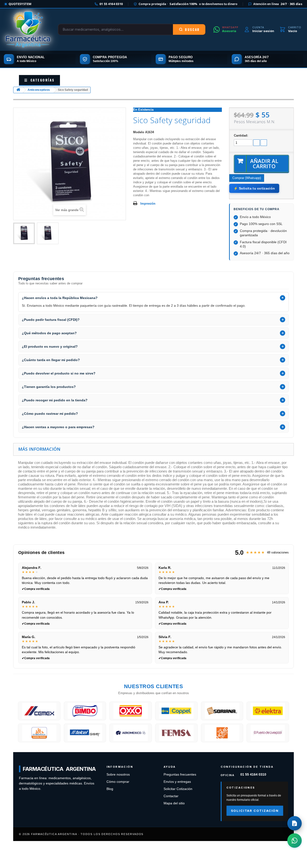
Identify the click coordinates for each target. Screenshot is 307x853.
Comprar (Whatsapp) (246, 178)
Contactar (171, 796)
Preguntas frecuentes (180, 774)
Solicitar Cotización (178, 789)
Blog (109, 789)
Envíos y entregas (177, 782)
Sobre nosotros (118, 774)
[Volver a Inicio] (18, 90)
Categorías (39, 79)
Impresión (147, 203)
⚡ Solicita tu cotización (254, 188)
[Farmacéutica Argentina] (28, 29)
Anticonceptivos (39, 90)
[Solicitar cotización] (294, 823)
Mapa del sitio (174, 803)
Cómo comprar (117, 782)
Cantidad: (241, 135)
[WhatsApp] (294, 840)
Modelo (138, 132)
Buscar (192, 29)
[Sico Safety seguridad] (24, 233)
